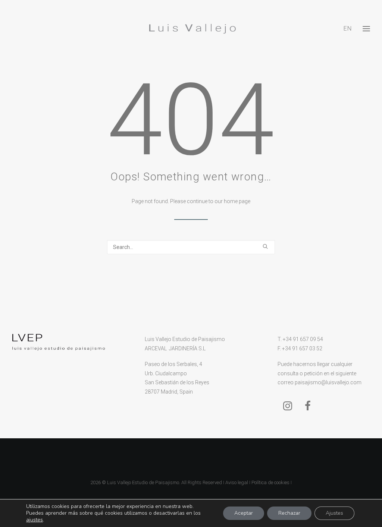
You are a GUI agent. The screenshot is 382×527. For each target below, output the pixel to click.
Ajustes (334, 513)
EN (348, 28)
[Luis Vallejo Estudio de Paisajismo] (190, 28)
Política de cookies (270, 482)
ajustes (34, 520)
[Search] (191, 247)
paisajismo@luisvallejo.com (328, 382)
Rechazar (289, 513)
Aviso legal (236, 482)
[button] (265, 246)
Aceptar (243, 513)
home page (237, 201)
